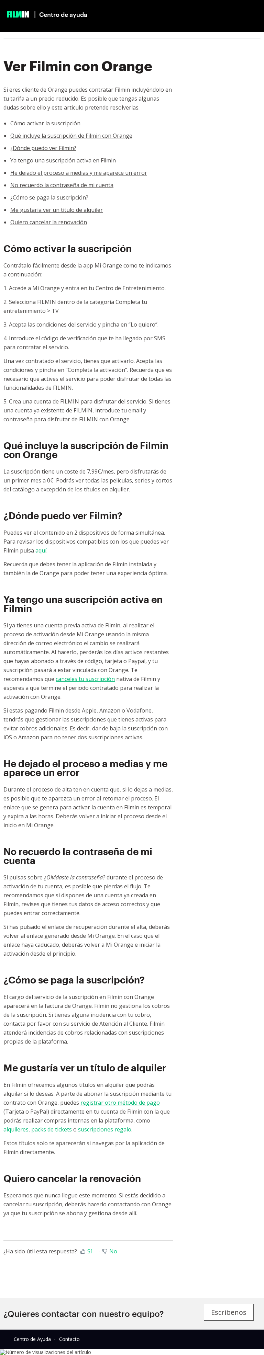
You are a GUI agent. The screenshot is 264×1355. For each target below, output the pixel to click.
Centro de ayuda (63, 14)
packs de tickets (51, 1129)
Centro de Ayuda (32, 1339)
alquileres (16, 1129)
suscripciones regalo (104, 1129)
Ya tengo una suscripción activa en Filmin (63, 160)
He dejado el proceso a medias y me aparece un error (78, 173)
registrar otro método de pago (120, 1102)
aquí (40, 550)
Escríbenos (228, 1312)
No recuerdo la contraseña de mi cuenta (61, 185)
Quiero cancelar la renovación (48, 222)
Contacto (69, 1339)
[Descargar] (119, 692)
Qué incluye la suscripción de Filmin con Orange (71, 135)
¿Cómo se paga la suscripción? (49, 197)
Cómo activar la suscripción (45, 123)
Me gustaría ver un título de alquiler (56, 210)
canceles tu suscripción (85, 679)
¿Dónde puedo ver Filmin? (43, 148)
